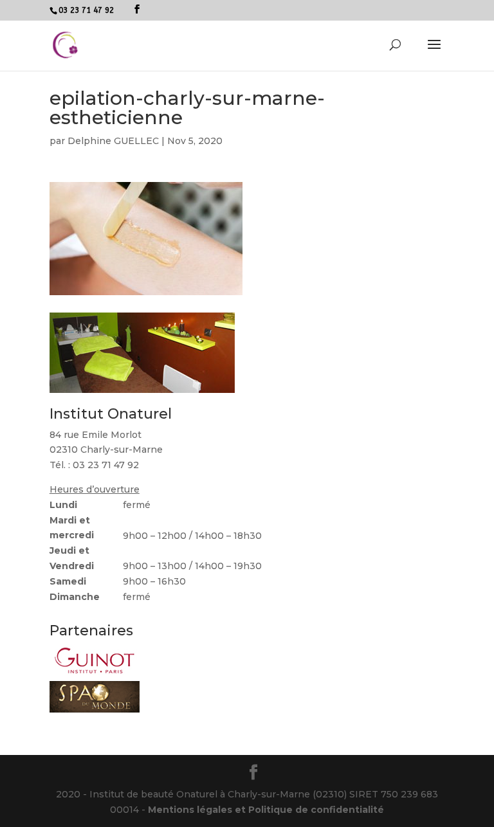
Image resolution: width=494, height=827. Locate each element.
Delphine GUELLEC (113, 141)
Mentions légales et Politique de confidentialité (266, 809)
